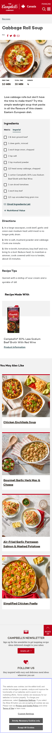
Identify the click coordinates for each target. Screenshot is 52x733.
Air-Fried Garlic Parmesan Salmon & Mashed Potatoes (21, 544)
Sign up (25, 651)
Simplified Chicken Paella (20, 603)
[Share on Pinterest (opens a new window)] (14, 35)
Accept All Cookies (26, 727)
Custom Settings (26, 713)
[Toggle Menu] (48, 9)
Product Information (15, 347)
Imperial (17, 129)
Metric (7, 129)
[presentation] (26, 396)
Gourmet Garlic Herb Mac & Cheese (21, 482)
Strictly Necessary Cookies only (26, 720)
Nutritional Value (14, 210)
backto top (48, 633)
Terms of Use (8, 708)
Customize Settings (27, 700)
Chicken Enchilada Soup (19, 422)
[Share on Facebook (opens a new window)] (7, 35)
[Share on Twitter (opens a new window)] (11, 35)
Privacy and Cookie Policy (27, 705)
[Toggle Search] (44, 9)
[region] (26, 705)
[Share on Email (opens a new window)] (18, 35)
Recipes (6, 19)
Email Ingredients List (18, 204)
